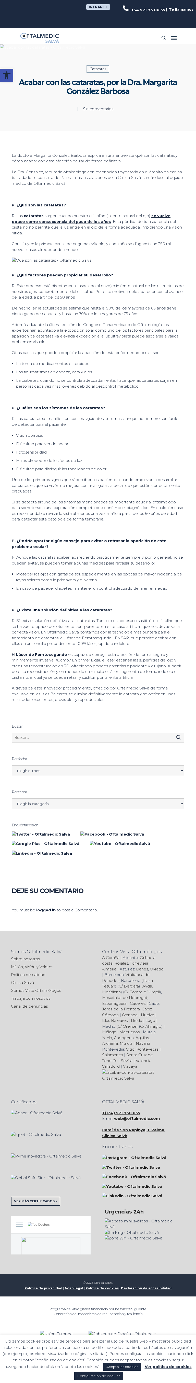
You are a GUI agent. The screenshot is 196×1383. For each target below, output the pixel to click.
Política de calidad (28, 974)
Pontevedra (147, 1049)
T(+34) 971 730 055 (121, 1112)
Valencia (143, 1060)
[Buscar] (178, 737)
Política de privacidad (43, 1288)
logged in (46, 910)
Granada (130, 1014)
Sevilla (126, 1060)
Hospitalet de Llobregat (124, 997)
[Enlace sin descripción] (39, 38)
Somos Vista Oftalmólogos (36, 990)
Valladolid (111, 1066)
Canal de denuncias (29, 1006)
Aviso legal (74, 1288)
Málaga (109, 1031)
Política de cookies (102, 1288)
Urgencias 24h (124, 1212)
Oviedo (157, 969)
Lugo (150, 1020)
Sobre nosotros (25, 958)
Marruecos (129, 1031)
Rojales (121, 963)
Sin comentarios (98, 108)
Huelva (147, 1014)
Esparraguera (114, 1003)
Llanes (142, 969)
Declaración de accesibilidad (146, 1288)
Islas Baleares (115, 1020)
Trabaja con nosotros (30, 998)
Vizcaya (130, 1066)
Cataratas (98, 69)
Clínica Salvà (22, 982)
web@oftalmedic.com (137, 1118)
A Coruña (110, 957)
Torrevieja (139, 963)
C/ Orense (127, 1026)
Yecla (107, 1037)
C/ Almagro (150, 1026)
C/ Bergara (129, 986)
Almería (109, 969)
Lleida (136, 1020)
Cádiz (147, 1009)
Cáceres (137, 1003)
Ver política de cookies (168, 1366)
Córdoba (110, 1014)
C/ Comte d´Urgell (142, 992)
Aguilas (142, 1037)
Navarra (143, 1043)
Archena (110, 1043)
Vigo (130, 1049)
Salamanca (112, 1054)
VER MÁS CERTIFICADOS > (35, 1201)
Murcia (126, 1043)
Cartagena (124, 1037)
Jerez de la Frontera (121, 1009)
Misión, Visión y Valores (32, 966)
